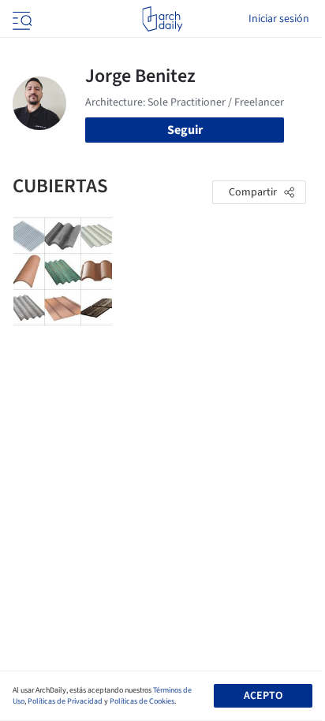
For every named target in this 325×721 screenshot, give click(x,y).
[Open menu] (20, 19)
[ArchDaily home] (162, 19)
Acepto (263, 696)
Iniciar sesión (278, 18)
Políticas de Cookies (142, 701)
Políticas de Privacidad (65, 701)
